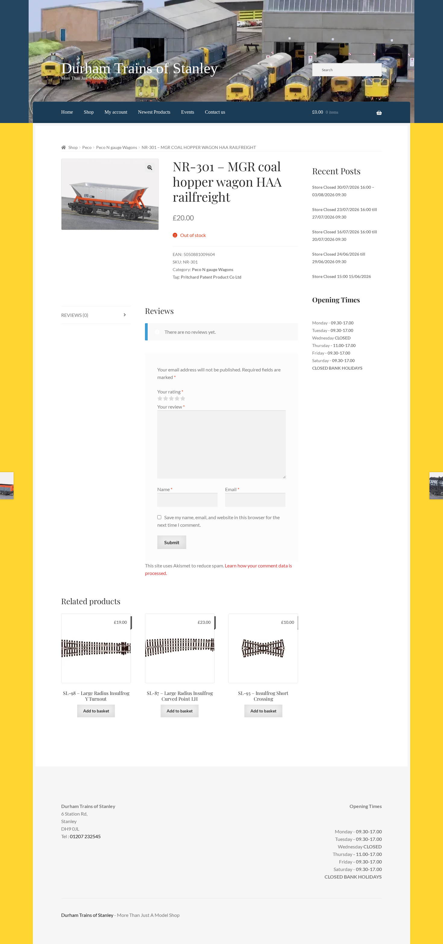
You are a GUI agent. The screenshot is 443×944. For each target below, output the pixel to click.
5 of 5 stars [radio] (182, 398)
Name (164, 489)
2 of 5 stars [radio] (165, 398)
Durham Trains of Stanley (139, 68)
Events (187, 112)
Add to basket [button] (96, 710)
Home (67, 112)
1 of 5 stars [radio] (159, 398)
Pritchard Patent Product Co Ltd (211, 276)
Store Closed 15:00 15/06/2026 (341, 276)
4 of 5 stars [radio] (176, 398)
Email (232, 489)
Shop (89, 112)
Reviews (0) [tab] (74, 315)
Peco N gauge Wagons (116, 147)
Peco (87, 147)
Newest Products (154, 112)
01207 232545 (85, 836)
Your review (171, 406)
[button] (150, 167)
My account (116, 112)
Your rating (170, 391)
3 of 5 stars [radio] (171, 398)
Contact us (215, 112)
